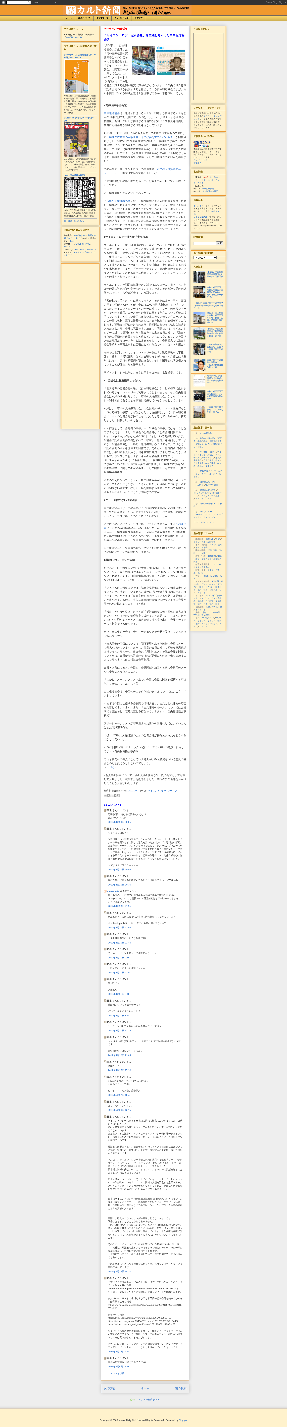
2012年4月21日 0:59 (119, 957)
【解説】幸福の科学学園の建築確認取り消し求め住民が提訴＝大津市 (215, 332)
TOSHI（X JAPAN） (202, 615)
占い (208, 595)
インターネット (208, 584)
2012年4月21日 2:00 (119, 972)
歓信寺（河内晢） (208, 438)
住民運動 (214, 576)
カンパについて (122, 18)
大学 (214, 564)
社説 (218, 539)
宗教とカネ (202, 604)
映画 (201, 587)
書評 (199, 590)
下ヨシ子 (216, 612)
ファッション (201, 593)
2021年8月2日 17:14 (119, 1351)
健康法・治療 (213, 570)
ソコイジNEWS (200, 217)
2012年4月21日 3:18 (119, 994)
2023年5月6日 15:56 (119, 1366)
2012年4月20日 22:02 (119, 927)
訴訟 (216, 550)
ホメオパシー (199, 573)
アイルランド (208, 618)
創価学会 (209, 466)
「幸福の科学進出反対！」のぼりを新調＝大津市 (215, 409)
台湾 (197, 624)
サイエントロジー (157, 790)
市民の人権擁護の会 (118, 201)
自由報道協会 (112, 113)
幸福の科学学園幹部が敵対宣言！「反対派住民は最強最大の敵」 (215, 363)
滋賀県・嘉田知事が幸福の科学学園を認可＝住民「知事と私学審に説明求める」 (215, 318)
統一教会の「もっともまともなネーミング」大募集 (206, 180)
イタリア (211, 621)
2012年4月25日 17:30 (119, 1070)
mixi (197, 584)
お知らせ (210, 539)
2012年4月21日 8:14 (119, 1015)
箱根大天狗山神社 (208, 490)
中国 (213, 624)
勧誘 (206, 576)
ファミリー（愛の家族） (210, 495)
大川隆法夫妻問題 (210, 191)
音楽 (205, 590)
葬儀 (217, 604)
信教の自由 (206, 559)
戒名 (211, 604)
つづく (110, 767)
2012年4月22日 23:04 (119, 1055)
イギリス (201, 621)
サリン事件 (202, 553)
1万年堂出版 (217, 581)
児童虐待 (205, 567)
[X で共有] (111, 795)
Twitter (73, 241)
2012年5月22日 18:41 (119, 1095)
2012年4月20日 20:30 (119, 884)
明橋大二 (206, 612)
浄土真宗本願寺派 (211, 460)
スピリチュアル (208, 598)
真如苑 (200, 466)
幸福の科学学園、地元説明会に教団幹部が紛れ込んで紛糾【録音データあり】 (215, 292)
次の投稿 (109, 1388)
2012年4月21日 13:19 (119, 1030)
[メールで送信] (105, 795)
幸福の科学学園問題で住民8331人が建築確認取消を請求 (215, 395)
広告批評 (209, 587)
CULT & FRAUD (83, 244)
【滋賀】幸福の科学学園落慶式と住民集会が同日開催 (215, 274)
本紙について (84, 18)
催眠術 (200, 601)
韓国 (219, 621)
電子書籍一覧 (102, 18)
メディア (172, 790)
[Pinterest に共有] (118, 795)
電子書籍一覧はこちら (74, 221)
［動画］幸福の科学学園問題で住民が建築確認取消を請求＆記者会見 (208, 305)
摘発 (210, 550)
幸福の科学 (202, 441)
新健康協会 (198, 463)
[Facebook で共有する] (114, 795)
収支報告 (139, 18)
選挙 (197, 559)
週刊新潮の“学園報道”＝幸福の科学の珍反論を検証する (215, 379)
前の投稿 (181, 1388)
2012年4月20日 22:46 (119, 942)
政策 (220, 556)
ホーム (69, 18)
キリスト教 (217, 607)
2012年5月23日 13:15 (119, 1110)
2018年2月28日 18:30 (119, 1271)
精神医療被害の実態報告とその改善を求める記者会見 (141, 137)
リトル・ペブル (208, 517)
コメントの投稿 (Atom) (148, 1399)
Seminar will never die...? (84, 249)
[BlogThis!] (108, 795)
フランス (203, 626)
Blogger (183, 1420)
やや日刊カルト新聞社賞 (204, 542)
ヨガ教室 (209, 601)
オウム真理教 (206, 433)
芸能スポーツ (215, 590)
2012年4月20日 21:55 (119, 906)
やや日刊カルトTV (74, 37)
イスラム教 (200, 609)
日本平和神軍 (212, 485)
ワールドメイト (207, 522)
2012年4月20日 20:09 (119, 869)
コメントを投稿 (116, 1373)
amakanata (113, 891)
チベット (205, 624)
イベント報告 (201, 547)
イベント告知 (216, 545)
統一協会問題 (208, 188)
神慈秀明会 (210, 463)
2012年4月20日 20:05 (119, 822)
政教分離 (212, 556)
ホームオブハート (203, 498)
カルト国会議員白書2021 (75, 175)
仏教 (208, 607)
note (76, 238)
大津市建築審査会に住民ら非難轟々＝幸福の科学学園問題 (215, 348)
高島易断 (204, 471)
